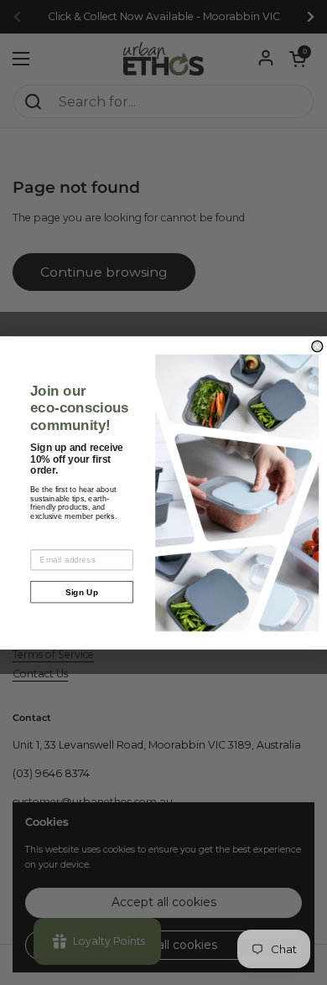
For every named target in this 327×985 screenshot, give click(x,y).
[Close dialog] (317, 345)
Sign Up (82, 591)
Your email (52, 541)
